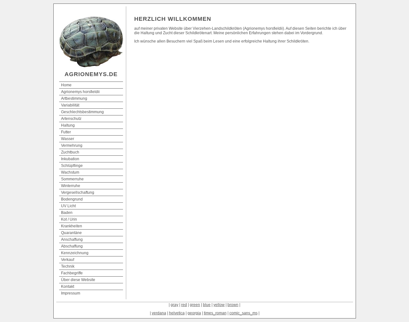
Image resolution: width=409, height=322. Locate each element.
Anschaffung (72, 239)
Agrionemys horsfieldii (80, 92)
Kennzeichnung (75, 253)
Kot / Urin (69, 219)
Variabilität (70, 105)
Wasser (67, 139)
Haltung (68, 125)
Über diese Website (78, 280)
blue (207, 304)
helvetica (177, 313)
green (195, 304)
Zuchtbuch (70, 152)
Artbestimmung (74, 98)
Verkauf (67, 259)
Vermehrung (71, 145)
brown (233, 304)
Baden (67, 212)
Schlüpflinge (72, 165)
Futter (66, 132)
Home (66, 85)
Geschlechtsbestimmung (82, 112)
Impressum (70, 293)
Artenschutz (71, 118)
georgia (194, 313)
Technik (67, 266)
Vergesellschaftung (77, 192)
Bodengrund (72, 199)
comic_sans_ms (243, 313)
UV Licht (68, 206)
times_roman (215, 313)
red (184, 304)
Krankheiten (71, 226)
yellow (219, 304)
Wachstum (70, 172)
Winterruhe (70, 186)
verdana (159, 313)
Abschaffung (72, 246)
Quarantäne (71, 233)
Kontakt (67, 286)
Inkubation (70, 159)
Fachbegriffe (72, 273)
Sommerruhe (72, 179)
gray (174, 304)
